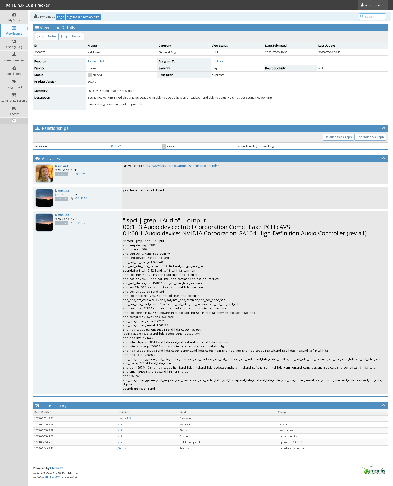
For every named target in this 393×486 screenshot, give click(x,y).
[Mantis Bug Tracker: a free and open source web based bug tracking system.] (373, 470)
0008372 (115, 146)
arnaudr (63, 166)
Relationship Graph (338, 137)
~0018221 (80, 223)
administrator (51, 476)
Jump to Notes (46, 36)
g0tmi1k (121, 448)
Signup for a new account (83, 17)
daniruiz (217, 61)
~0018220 (80, 198)
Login (60, 17)
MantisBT (56, 468)
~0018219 (80, 174)
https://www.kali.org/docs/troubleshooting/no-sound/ (180, 166)
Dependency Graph (370, 137)
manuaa (63, 191)
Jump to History (71, 36)
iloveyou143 (96, 61)
